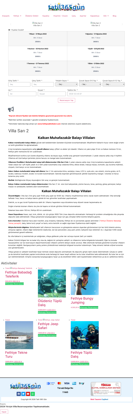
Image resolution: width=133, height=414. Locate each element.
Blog (114, 16)
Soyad (40, 90)
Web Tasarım (95, 399)
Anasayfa (5, 16)
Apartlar (83, 16)
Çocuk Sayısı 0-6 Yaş (87, 80)
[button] (10, 24)
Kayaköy (45, 16)
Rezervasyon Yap (66, 100)
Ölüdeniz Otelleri (31, 16)
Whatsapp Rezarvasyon (14, 284)
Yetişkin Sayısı (61, 80)
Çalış (74, 16)
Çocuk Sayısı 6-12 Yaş (111, 80)
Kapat (4, 412)
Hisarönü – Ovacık (60, 16)
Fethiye (16, 16)
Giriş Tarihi (12, 80)
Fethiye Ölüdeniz (107, 221)
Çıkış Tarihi (36, 80)
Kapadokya (94, 16)
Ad (9, 90)
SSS (105, 16)
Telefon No (71, 90)
